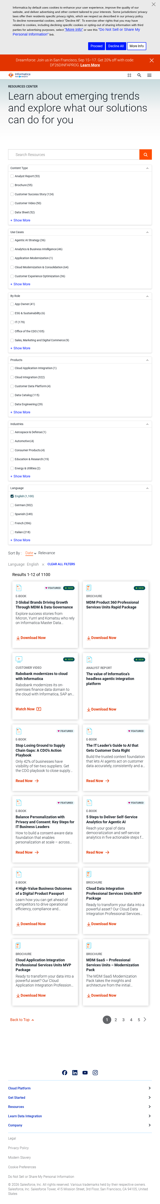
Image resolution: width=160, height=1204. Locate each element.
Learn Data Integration (25, 1116)
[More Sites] (129, 75)
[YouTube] (85, 1072)
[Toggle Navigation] (149, 75)
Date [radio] (29, 553)
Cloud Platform (19, 1088)
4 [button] (131, 1019)
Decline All (116, 46)
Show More (22, 220)
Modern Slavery (19, 1157)
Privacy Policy (18, 1148)
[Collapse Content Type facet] (147, 168)
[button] (145, 154)
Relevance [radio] (46, 553)
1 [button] (107, 1020)
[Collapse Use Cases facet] (147, 232)
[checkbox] (12, 176)
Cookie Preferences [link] (22, 1167)
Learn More (90, 65)
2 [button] (116, 1019)
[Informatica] (19, 75)
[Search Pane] (139, 75)
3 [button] (123, 1019)
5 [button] (139, 1019)
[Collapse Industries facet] (147, 424)
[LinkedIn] (75, 1072)
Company (15, 1125)
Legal (12, 1138)
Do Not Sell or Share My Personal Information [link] (41, 1177)
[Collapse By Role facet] (147, 296)
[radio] (35, 553)
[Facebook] (64, 1072)
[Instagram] (95, 1072)
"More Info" (74, 29)
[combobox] (73, 155)
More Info (137, 46)
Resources (16, 1107)
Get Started (16, 1098)
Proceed (96, 46)
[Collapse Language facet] (147, 488)
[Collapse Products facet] (147, 360)
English (33, 564)
